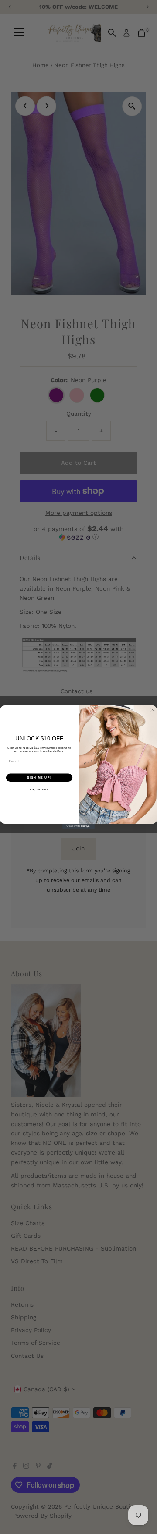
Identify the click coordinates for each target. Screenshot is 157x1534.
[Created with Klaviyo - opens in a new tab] (78, 826)
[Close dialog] (152, 710)
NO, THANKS (39, 789)
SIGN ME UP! (39, 777)
